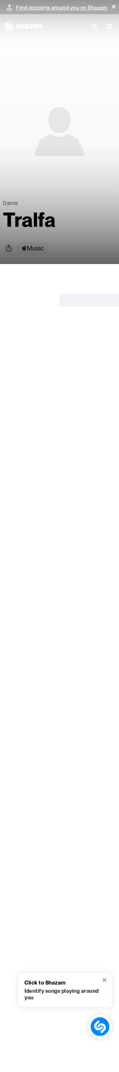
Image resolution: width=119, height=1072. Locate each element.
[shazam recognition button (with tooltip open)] (99, 1026)
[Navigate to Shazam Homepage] (23, 26)
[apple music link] (33, 248)
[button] (114, 6)
